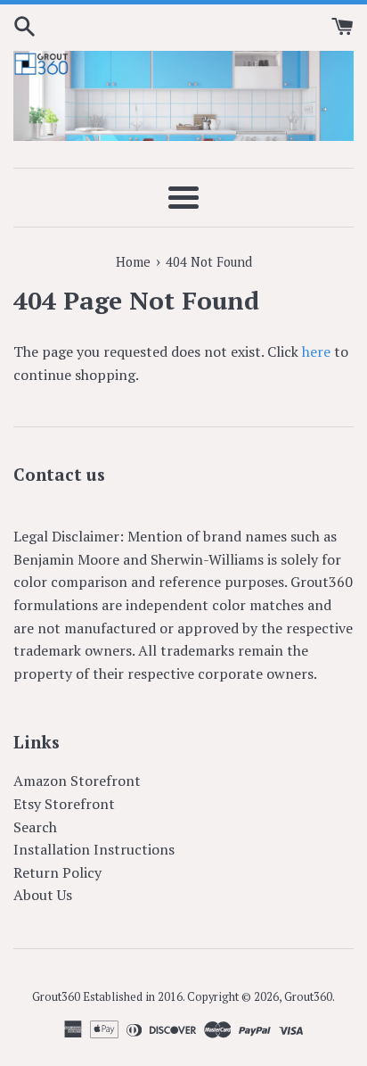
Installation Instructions (94, 849)
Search (35, 827)
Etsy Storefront (64, 804)
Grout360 (308, 996)
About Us (42, 895)
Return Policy (57, 872)
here (316, 351)
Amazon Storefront (77, 780)
